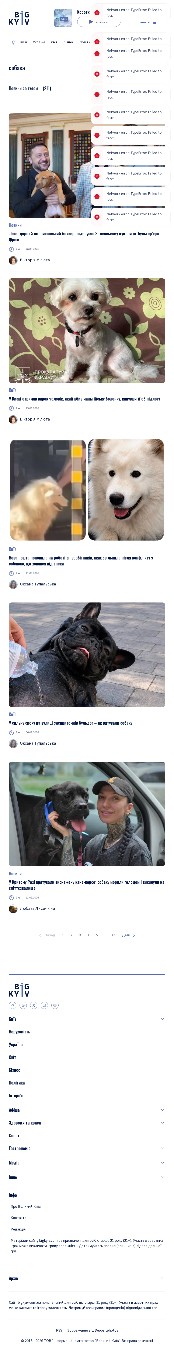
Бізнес (68, 42)
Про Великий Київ (26, 1206)
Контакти (19, 1217)
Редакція (18, 1229)
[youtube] (55, 1005)
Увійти (144, 22)
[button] (90, 1018)
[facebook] (23, 1005)
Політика (87, 42)
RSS (59, 1330)
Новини (15, 225)
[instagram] (44, 1005)
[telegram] (12, 1005)
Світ (54, 42)
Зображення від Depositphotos (92, 1330)
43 (113, 935)
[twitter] (33, 1005)
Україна (39, 42)
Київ (23, 42)
